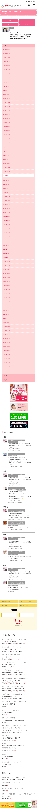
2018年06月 (7, 363)
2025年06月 (7, 94)
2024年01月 (7, 155)
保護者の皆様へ (24, 605)
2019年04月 (7, 326)
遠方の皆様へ (5, 605)
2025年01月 (7, 114)
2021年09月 (7, 229)
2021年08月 (7, 233)
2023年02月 (7, 175)
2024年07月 (7, 139)
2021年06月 (7, 241)
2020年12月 (7, 261)
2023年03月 (7, 171)
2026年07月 (7, 53)
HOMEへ (7, 615)
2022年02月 (7, 208)
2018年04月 (7, 371)
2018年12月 (7, 338)
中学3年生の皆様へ (6, 601)
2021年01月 (7, 257)
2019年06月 (7, 322)
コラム (26, 24)
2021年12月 (7, 216)
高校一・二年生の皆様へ (26, 601)
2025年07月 (7, 90)
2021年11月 (7, 220)
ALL (10, 20)
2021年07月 (7, 237)
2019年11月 (7, 302)
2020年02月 (7, 290)
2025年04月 (7, 102)
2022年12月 (7, 184)
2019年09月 (7, 310)
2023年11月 (7, 159)
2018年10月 (7, 346)
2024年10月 (7, 126)
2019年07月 (7, 318)
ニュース (27, 21)
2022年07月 (7, 192)
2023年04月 (7, 167)
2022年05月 (7, 196)
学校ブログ (10, 24)
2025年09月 (7, 82)
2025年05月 (7, 98)
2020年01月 (7, 294)
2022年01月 (7, 212)
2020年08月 (7, 273)
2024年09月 (7, 130)
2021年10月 (7, 225)
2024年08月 (7, 135)
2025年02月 (7, 110)
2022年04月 (7, 200)
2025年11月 (7, 74)
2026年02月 (7, 65)
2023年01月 (7, 180)
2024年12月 (7, 118)
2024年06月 (7, 143)
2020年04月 (7, 281)
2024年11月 (7, 122)
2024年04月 (7, 151)
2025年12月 (7, 70)
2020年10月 (7, 269)
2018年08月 (7, 354)
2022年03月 (7, 204)
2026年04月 (7, 61)
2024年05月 (7, 147)
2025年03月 (7, 106)
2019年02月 (7, 330)
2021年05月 (7, 245)
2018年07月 (7, 359)
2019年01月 (7, 334)
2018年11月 (7, 342)
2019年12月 (7, 298)
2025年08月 (7, 86)
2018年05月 (7, 367)
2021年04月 (7, 249)
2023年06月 (7, 163)
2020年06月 (7, 277)
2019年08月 (7, 314)
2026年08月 (7, 49)
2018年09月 (7, 350)
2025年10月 (7, 78)
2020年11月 (7, 265)
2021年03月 (7, 253)
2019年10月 (7, 306)
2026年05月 (7, 57)
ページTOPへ (25, 615)
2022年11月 (7, 188)
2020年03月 (7, 285)
